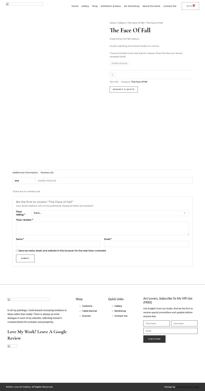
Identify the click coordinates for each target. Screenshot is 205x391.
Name (20, 239)
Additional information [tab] (25, 172)
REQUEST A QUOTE (124, 89)
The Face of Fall (135, 23)
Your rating (20, 213)
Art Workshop (132, 6)
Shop (95, 6)
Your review (24, 219)
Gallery (85, 6)
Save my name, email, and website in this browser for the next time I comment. (62, 250)
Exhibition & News (111, 6)
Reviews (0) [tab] (47, 172)
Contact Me (169, 6)
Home (75, 6)
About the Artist (151, 6)
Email (108, 239)
